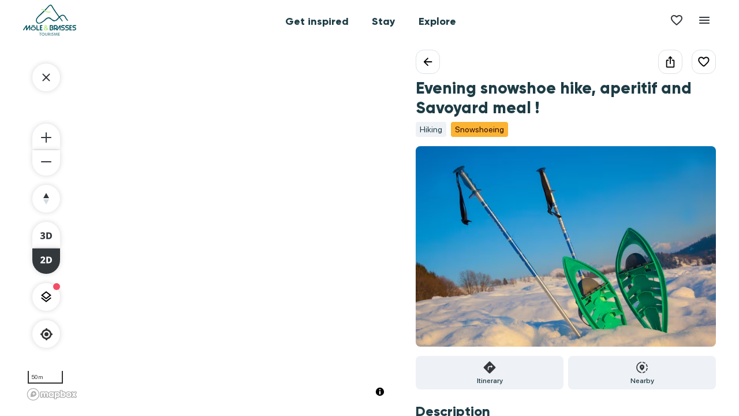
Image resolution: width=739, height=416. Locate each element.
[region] (208, 227)
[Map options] (46, 297)
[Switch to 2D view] (46, 261)
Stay (383, 21)
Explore (437, 21)
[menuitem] (317, 20)
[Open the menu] (704, 20)
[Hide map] (46, 77)
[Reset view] (46, 199)
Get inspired (317, 21)
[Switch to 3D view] (46, 234)
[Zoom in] (46, 136)
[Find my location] (46, 334)
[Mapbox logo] (52, 394)
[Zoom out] (46, 163)
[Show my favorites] (676, 20)
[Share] (670, 62)
